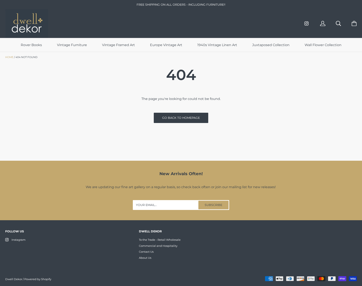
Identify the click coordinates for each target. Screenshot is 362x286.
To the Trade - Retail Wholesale (160, 239)
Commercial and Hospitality (158, 245)
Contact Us (146, 251)
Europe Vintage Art (166, 45)
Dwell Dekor (13, 279)
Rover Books (31, 45)
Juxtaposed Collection (271, 45)
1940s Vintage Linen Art (217, 45)
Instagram (19, 239)
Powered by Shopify (37, 279)
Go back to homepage (181, 118)
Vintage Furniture (72, 45)
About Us (145, 257)
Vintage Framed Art (118, 45)
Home (9, 57)
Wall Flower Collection (323, 45)
